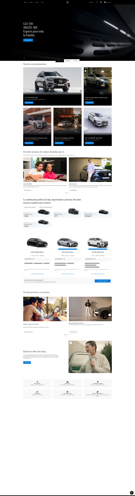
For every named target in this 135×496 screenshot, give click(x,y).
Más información (28, 40)
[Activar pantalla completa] (109, 370)
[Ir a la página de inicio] (67, 2)
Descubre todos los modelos (30, 207)
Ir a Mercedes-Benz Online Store (37, 273)
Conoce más (27, 362)
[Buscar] (97, 2)
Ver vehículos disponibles (103, 281)
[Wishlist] (101, 2)
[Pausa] (24, 58)
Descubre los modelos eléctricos (45, 207)
